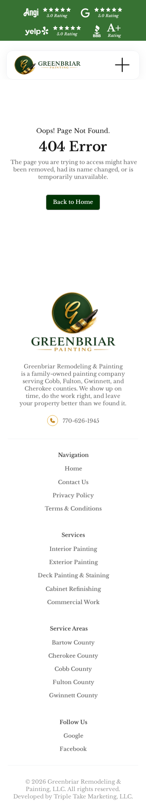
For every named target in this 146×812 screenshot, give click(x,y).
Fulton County (73, 682)
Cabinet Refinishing (73, 588)
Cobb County (73, 669)
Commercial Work (73, 601)
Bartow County (73, 642)
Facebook (73, 749)
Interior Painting (73, 549)
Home (73, 468)
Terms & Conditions (73, 508)
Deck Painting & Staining (73, 575)
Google (73, 735)
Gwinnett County (73, 695)
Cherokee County (73, 655)
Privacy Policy (73, 495)
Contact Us (73, 481)
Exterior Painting (73, 562)
